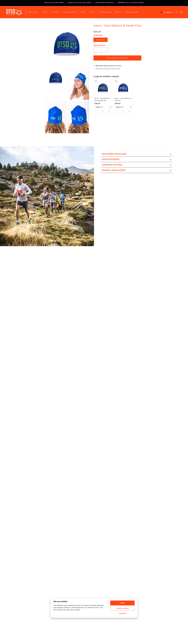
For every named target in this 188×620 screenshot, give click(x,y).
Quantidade (99, 45)
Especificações (136, 159)
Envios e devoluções (136, 170)
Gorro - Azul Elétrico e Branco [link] (123, 99)
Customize (122, 613)
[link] (103, 88)
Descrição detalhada (136, 153)
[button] (32, 12)
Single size (100, 40)
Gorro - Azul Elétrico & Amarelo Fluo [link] (102, 99)
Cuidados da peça (136, 164)
